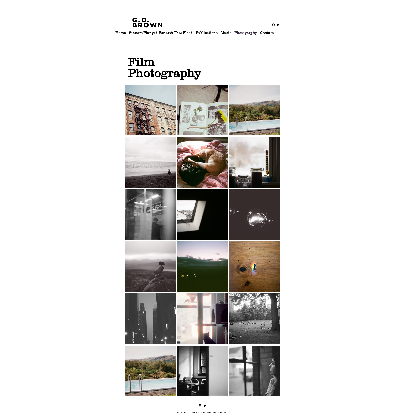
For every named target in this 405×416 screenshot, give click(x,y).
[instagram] (273, 24)
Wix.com (224, 412)
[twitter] (278, 24)
